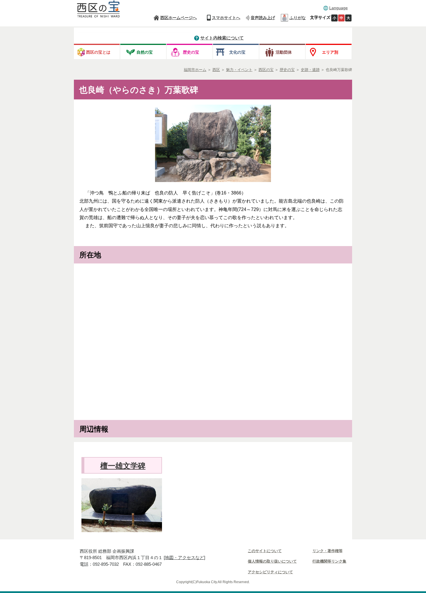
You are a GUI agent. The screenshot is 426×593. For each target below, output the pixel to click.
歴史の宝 (191, 52)
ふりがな (298, 17)
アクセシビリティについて (270, 572)
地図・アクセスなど (184, 557)
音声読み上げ (263, 17)
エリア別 (330, 52)
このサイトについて (265, 551)
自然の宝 (144, 52)
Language (338, 8)
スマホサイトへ (226, 17)
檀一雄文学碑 (122, 466)
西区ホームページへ (178, 17)
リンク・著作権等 (327, 551)
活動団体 (284, 52)
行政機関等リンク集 (329, 561)
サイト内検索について (222, 37)
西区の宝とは (98, 52)
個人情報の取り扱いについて (272, 561)
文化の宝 (237, 52)
